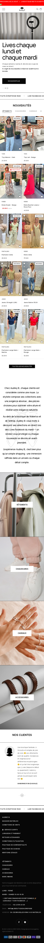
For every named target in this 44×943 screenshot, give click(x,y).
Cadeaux (33, 111)
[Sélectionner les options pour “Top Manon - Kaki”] (20, 149)
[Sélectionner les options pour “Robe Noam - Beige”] (20, 196)
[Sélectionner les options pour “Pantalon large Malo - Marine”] (20, 342)
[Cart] (41, 9)
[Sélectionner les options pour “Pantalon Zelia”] (20, 246)
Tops (3, 154)
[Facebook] (19, 922)
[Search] (37, 9)
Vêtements (7, 111)
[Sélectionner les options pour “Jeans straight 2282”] (20, 294)
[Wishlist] (2, 118)
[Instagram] (25, 922)
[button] (3, 88)
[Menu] (3, 9)
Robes (4, 201)
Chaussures (20, 111)
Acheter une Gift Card (17, 72)
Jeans (4, 299)
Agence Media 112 (7, 931)
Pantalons (5, 251)
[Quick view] (2, 122)
